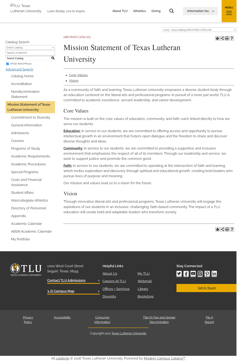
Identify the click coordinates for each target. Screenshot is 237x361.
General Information (26, 125)
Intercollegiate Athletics (29, 200)
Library (143, 289)
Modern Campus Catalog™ (164, 358)
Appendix (18, 216)
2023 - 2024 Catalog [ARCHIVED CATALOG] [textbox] (187, 29)
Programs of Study (25, 148)
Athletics (139, 11)
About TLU (120, 11)
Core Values (78, 75)
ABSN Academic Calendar (31, 231)
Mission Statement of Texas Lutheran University (28, 107)
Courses (17, 141)
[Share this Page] (222, 38)
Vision (74, 81)
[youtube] (193, 273)
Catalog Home (22, 76)
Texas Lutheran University (128, 333)
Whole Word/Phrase (20, 63)
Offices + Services (116, 289)
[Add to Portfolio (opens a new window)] (217, 38)
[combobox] (200, 30)
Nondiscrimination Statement (25, 94)
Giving (156, 11)
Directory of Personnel (28, 208)
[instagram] (200, 273)
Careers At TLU (114, 281)
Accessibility (62, 317)
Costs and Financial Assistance (26, 182)
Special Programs (24, 172)
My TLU (144, 273)
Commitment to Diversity (30, 117)
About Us (110, 273)
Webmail (145, 281)
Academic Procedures (28, 164)
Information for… (198, 11)
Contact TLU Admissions (66, 280)
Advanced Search (19, 69)
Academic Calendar (26, 224)
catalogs (62, 358)
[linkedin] (214, 273)
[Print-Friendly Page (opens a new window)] (227, 38)
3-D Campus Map (60, 291)
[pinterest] (207, 273)
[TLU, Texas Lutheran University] (27, 6)
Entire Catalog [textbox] (15, 47)
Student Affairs (22, 193)
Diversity (109, 296)
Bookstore (146, 296)
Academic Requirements (30, 156)
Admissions (20, 133)
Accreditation (21, 84)
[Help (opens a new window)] (232, 38)
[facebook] (186, 273)
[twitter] (179, 273)
